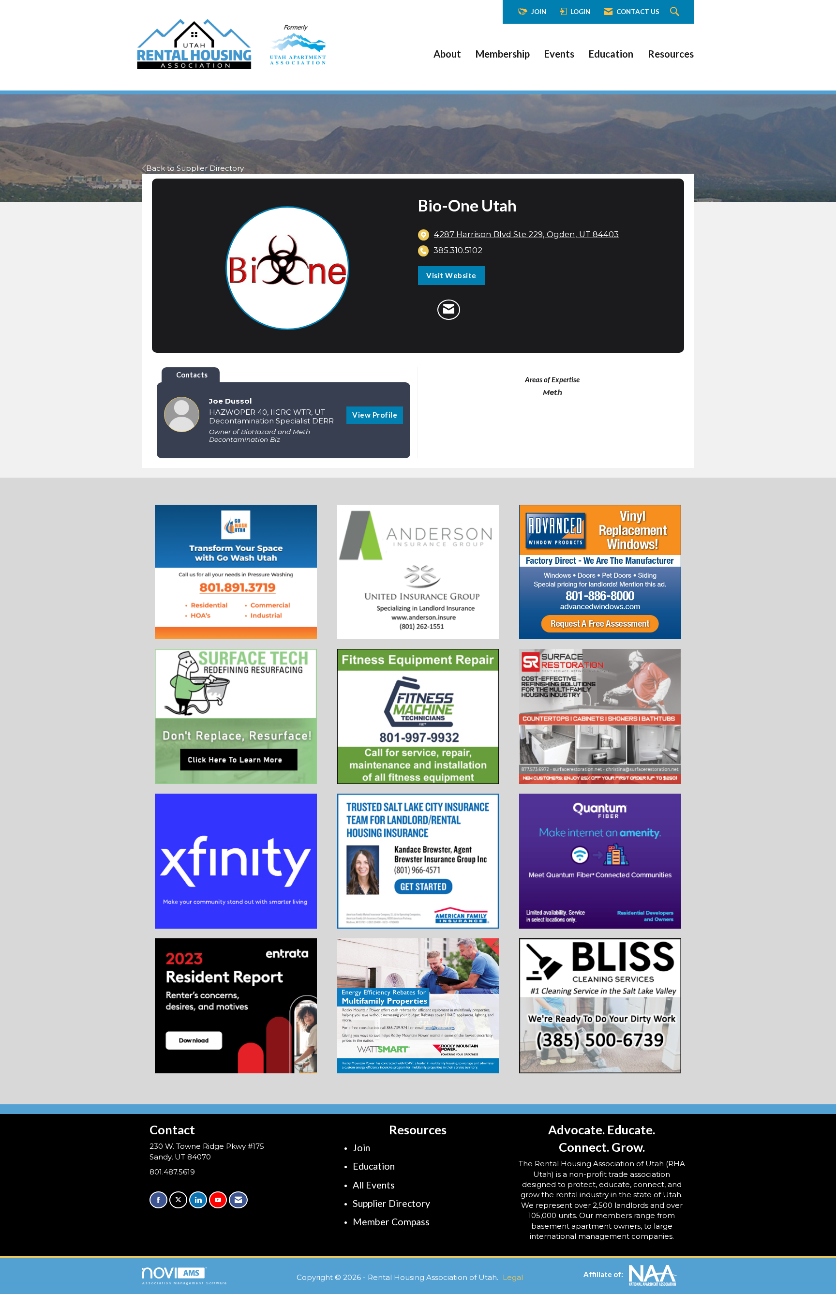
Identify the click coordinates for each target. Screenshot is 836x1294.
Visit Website (451, 275)
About (447, 54)
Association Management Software (184, 1283)
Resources (671, 54)
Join (361, 1147)
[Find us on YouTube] (218, 1199)
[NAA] (653, 1274)
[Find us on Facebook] (158, 1199)
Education (611, 54)
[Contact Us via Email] (238, 1199)
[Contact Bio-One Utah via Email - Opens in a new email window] (448, 310)
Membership (503, 54)
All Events (374, 1184)
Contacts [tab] (192, 374)
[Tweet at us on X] (178, 1199)
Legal (513, 1277)
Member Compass (391, 1221)
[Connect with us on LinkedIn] (198, 1199)
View (374, 414)
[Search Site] (676, 12)
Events (559, 54)
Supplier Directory (391, 1203)
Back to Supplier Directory (195, 168)
